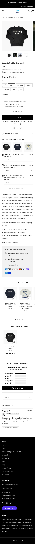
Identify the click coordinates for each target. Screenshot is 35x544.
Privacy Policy (6, 468)
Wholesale (5, 475)
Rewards (23, 6)
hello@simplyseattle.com (10, 484)
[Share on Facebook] (14, 128)
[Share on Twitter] (21, 128)
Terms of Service (7, 471)
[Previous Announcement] (2, 3)
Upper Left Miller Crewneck (10, 348)
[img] (6, 411)
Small (11, 85)
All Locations (6, 455)
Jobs (3, 461)
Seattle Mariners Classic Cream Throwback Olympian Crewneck (14, 178)
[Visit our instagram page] (7, 503)
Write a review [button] (17, 388)
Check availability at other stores (13, 106)
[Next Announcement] (33, 3)
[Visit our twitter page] (11, 503)
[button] (6, 77)
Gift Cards (30, 6)
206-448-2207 (7, 488)
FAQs (3, 448)
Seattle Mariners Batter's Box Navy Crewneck (14, 166)
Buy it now (17, 117)
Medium (20, 85)
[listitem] (17, 3)
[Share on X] (18, 128)
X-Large (6, 89)
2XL (14, 89)
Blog (3, 465)
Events (4, 445)
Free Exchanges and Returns (11, 452)
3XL (21, 89)
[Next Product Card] (31, 296)
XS (4, 85)
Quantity (5, 94)
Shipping (4, 69)
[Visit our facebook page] (2, 503)
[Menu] (3, 11)
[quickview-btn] (14, 298)
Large (29, 85)
